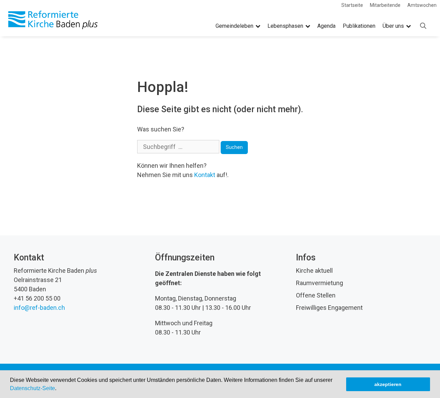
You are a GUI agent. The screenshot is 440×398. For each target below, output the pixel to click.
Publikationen (359, 26)
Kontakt (204, 174)
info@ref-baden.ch (39, 307)
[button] (59, 389)
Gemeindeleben (234, 26)
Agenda (326, 26)
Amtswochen (422, 5)
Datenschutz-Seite (32, 388)
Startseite (352, 5)
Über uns (393, 26)
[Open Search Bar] (423, 26)
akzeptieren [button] (388, 384)
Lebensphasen (285, 26)
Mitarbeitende (385, 5)
